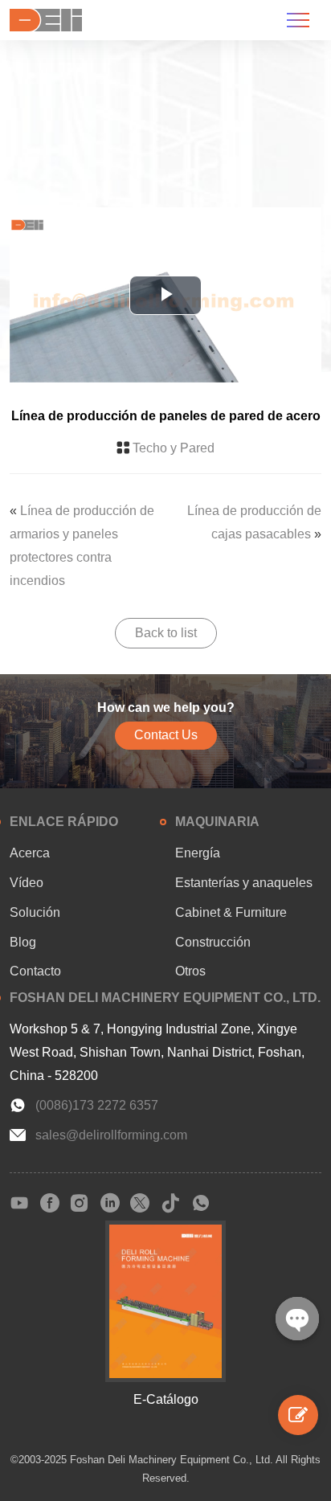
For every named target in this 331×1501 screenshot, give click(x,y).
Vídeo (26, 883)
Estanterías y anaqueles (244, 883)
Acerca (30, 853)
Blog (23, 942)
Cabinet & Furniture (231, 912)
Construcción (213, 942)
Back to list (166, 633)
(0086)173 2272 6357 (96, 1105)
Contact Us (166, 735)
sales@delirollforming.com (111, 1135)
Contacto (35, 971)
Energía (197, 853)
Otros (190, 971)
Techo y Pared (174, 448)
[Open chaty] (297, 1318)
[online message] (298, 1415)
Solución (35, 912)
